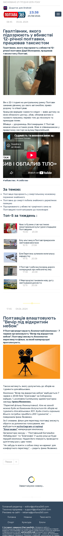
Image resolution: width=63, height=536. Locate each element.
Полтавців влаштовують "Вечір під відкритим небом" (29, 322)
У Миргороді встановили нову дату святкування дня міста (36, 281)
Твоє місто (45, 517)
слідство (23, 180)
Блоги (42, 522)
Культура (26, 522)
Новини (28, 517)
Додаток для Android (20, 8)
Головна (12, 517)
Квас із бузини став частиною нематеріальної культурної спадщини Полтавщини (37, 227)
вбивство (10, 180)
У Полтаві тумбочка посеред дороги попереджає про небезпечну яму (37, 268)
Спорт (11, 522)
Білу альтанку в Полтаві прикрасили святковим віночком (37, 241)
